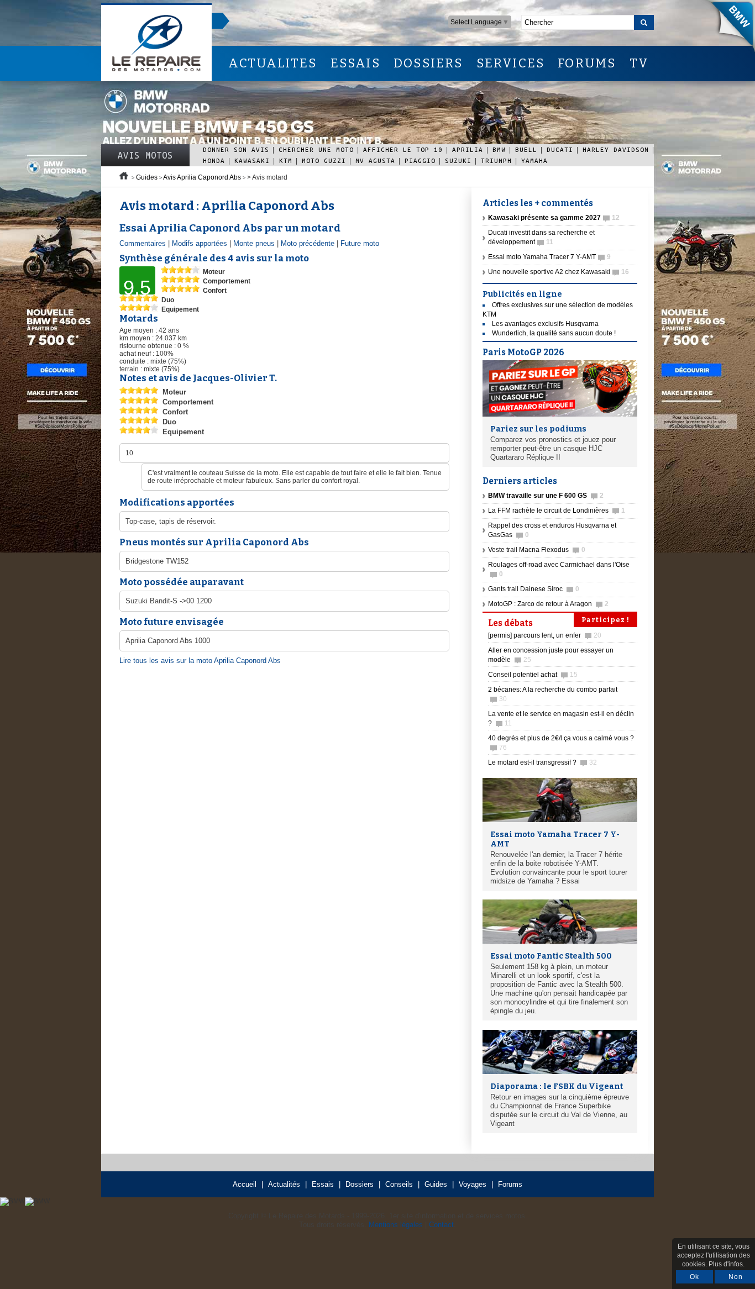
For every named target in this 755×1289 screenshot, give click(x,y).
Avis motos (145, 155)
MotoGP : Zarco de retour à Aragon (548, 604)
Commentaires (142, 243)
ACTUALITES (272, 63)
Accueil (244, 1184)
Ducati (560, 149)
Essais (323, 1184)
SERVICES (510, 63)
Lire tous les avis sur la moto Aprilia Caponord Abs (200, 660)
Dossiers (359, 1184)
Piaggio (420, 160)
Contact (441, 1224)
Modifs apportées (199, 243)
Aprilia (467, 149)
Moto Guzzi (324, 160)
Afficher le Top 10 (403, 149)
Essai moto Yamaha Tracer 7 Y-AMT (549, 257)
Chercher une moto (316, 149)
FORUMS (587, 63)
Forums (510, 1184)
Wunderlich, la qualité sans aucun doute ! (554, 333)
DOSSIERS (428, 63)
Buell (526, 149)
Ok (694, 1277)
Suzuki (458, 160)
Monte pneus (254, 243)
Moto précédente (307, 243)
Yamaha (534, 160)
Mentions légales (396, 1224)
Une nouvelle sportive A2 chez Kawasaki (558, 272)
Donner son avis (236, 149)
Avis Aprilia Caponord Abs (202, 177)
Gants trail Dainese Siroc (533, 589)
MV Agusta (375, 160)
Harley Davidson (616, 149)
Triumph (496, 160)
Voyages (472, 1184)
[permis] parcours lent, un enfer (544, 635)
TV (639, 63)
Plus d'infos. (726, 1264)
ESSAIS (355, 63)
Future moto (359, 243)
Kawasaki (252, 160)
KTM (285, 160)
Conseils (399, 1184)
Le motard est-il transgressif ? (542, 762)
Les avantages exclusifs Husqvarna (545, 324)
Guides (147, 177)
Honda (214, 160)
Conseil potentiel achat (533, 674)
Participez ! (605, 620)
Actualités (284, 1184)
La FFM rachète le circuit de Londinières (556, 510)
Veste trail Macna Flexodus (536, 550)
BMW (499, 149)
